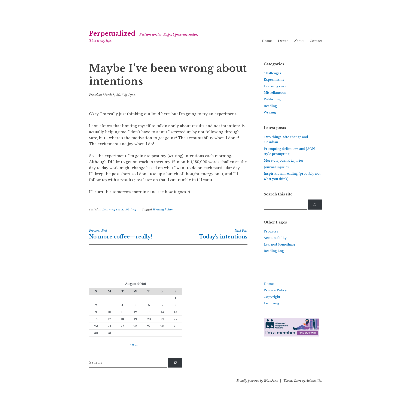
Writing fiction (163, 209)
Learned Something (279, 244)
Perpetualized (112, 33)
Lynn (132, 95)
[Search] (315, 205)
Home (267, 41)
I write (283, 41)
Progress (271, 231)
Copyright (272, 297)
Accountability (275, 238)
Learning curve (113, 209)
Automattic (313, 381)
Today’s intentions (223, 234)
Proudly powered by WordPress (257, 381)
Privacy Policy (275, 290)
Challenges (272, 73)
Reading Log (274, 251)
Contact (316, 41)
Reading (270, 106)
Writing (130, 209)
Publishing (272, 99)
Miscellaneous (275, 93)
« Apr (134, 344)
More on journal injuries (283, 160)
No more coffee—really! (120, 234)
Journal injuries (276, 167)
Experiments (274, 80)
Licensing (271, 303)
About (299, 41)
